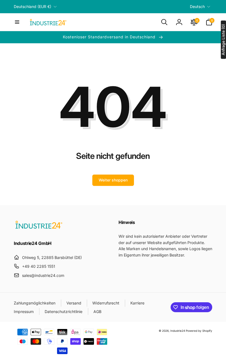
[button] (17, 22)
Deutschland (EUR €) (32, 6)
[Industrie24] (38, 228)
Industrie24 (177, 330)
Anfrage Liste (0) (223, 39)
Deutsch (197, 6)
